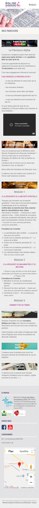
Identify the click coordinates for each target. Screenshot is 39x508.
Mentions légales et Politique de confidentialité (17, 502)
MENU (33, 5)
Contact (34, 502)
